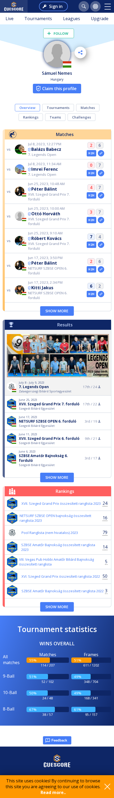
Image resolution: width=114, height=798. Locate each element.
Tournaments (38, 18)
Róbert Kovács (46, 238)
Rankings (30, 117)
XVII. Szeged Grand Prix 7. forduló (49, 404)
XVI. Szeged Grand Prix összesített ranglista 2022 (60, 576)
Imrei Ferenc (44, 169)
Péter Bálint (44, 189)
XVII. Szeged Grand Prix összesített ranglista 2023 (61, 503)
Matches (88, 107)
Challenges (81, 117)
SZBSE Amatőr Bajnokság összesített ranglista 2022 (62, 591)
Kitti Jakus (42, 288)
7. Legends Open (34, 386)
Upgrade (99, 18)
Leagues (71, 18)
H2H (91, 153)
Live (10, 18)
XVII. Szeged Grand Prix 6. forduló (49, 438)
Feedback (59, 740)
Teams (55, 117)
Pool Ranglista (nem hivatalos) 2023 (49, 532)
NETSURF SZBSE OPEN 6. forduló (47, 421)
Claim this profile (59, 88)
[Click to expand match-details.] (101, 153)
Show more (56, 310)
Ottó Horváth (45, 214)
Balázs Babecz (46, 149)
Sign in (56, 6)
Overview (27, 107)
